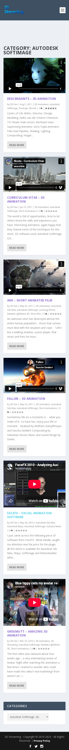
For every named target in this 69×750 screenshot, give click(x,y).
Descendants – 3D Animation (31, 99)
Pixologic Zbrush (27, 108)
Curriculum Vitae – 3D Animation (26, 199)
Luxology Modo (47, 309)
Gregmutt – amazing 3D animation (27, 633)
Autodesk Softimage (27, 309)
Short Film (36, 313)
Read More (16, 145)
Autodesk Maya (15, 526)
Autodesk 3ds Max (45, 522)
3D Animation (41, 104)
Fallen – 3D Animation (26, 399)
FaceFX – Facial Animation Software (29, 515)
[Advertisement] (36, 32)
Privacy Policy (42, 740)
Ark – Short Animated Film (29, 300)
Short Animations (28, 211)
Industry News (53, 526)
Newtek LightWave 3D (18, 313)
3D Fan (13, 104)
